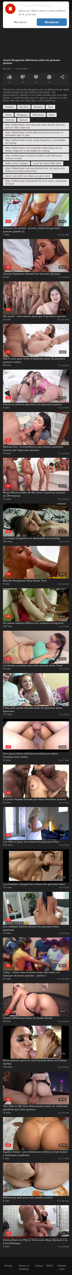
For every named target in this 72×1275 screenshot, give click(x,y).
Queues (23, 119)
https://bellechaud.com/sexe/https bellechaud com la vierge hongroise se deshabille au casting (33, 149)
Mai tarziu (20, 22)
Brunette (38, 107)
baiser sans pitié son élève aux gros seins (27, 176)
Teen (50, 107)
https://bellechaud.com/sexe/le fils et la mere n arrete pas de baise (36, 182)
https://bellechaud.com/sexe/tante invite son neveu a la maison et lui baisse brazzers (34, 169)
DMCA (49, 1265)
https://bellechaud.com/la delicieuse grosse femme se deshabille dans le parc (34, 134)
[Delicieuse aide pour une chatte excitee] (36, 1179)
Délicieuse (38, 114)
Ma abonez (52, 22)
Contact (39, 1265)
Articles (8, 1265)
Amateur (9, 107)
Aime (51, 114)
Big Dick (23, 107)
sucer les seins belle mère (47, 163)
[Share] (62, 77)
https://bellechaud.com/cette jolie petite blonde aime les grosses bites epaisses (35, 126)
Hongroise (22, 114)
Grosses (9, 119)
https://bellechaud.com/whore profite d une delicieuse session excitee (33, 157)
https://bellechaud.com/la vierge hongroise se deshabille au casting (35, 141)
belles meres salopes (16, 163)
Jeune (8, 114)
